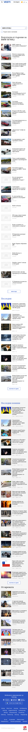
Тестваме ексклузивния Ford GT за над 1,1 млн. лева (19, 93)
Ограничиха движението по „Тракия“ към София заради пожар (18, 316)
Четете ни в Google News (15, 703)
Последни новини (10, 403)
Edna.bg (17, 714)
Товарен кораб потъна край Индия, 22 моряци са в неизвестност (19, 553)
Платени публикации (15, 721)
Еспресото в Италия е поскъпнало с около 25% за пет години (18, 441)
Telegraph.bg (24, 714)
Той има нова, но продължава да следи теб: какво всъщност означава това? (18, 631)
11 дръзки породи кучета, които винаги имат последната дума (19, 602)
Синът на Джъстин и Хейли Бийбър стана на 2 (19, 641)
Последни (16, 2)
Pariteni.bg (10, 714)
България (14, 464)
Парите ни (14, 444)
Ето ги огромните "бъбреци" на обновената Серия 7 (18, 178)
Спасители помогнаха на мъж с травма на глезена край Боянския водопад (19, 367)
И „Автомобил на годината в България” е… (18, 197)
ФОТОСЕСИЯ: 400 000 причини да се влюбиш (19, 272)
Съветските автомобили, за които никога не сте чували (18, 188)
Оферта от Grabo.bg (16, 434)
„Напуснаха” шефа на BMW (18, 130)
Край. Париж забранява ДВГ (19, 244)
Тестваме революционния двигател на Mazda (18, 103)
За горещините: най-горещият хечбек (18, 139)
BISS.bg (6, 712)
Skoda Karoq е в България (17, 253)
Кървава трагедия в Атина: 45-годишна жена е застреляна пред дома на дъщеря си (19, 358)
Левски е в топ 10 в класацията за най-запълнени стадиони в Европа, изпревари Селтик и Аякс (19, 661)
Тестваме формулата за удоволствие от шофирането (19, 122)
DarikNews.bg (23, 708)
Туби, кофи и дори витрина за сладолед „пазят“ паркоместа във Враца (19, 483)
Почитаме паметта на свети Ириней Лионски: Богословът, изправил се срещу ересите (19, 574)
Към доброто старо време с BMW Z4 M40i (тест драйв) (18, 74)
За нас (5, 719)
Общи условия (20, 719)
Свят (13, 416)
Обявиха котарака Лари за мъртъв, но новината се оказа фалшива (19, 512)
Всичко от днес (14, 388)
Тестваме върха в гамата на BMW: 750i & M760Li (19, 169)
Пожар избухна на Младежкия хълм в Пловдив (18, 503)
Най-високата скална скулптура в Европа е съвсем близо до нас (18, 621)
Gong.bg (16, 708)
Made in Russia (16, 205)
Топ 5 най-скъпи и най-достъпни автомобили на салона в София (19, 65)
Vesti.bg (7, 2)
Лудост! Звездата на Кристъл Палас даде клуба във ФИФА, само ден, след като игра (19, 651)
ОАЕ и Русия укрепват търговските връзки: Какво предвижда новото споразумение (19, 543)
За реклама (12, 719)
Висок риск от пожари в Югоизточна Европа (19, 611)
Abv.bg (3, 708)
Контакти (25, 721)
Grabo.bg (3, 714)
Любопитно (14, 578)
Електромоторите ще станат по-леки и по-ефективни (18, 150)
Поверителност (4, 721)
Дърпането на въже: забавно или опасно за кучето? (19, 593)
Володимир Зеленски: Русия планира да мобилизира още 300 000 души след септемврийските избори (19, 411)
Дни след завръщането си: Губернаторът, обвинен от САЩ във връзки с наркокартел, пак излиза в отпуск (19, 523)
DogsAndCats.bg (13, 710)
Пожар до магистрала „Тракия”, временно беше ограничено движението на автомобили (18, 682)
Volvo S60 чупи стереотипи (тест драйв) (17, 84)
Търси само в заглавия (10, 31)
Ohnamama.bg (13, 712)
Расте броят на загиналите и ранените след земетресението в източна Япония (19, 534)
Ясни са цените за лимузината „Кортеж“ (19, 225)
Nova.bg (5, 710)
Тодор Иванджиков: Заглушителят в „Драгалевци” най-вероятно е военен (18, 672)
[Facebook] (14, 723)
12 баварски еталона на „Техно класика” (19, 282)
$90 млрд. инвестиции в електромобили (19, 215)
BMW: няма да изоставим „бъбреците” (19, 45)
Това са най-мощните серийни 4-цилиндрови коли (19, 159)
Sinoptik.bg (21, 712)
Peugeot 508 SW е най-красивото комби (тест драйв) (19, 112)
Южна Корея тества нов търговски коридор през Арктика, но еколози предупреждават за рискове (19, 379)
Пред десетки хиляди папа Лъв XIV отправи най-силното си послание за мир (19, 493)
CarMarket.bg (22, 710)
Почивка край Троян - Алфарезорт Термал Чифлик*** (18, 431)
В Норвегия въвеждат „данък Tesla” (18, 234)
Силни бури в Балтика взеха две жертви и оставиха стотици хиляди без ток (19, 337)
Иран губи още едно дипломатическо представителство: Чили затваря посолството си (18, 563)
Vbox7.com (9, 708)
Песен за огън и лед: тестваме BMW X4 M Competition (18, 55)
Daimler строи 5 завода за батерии (19, 263)
